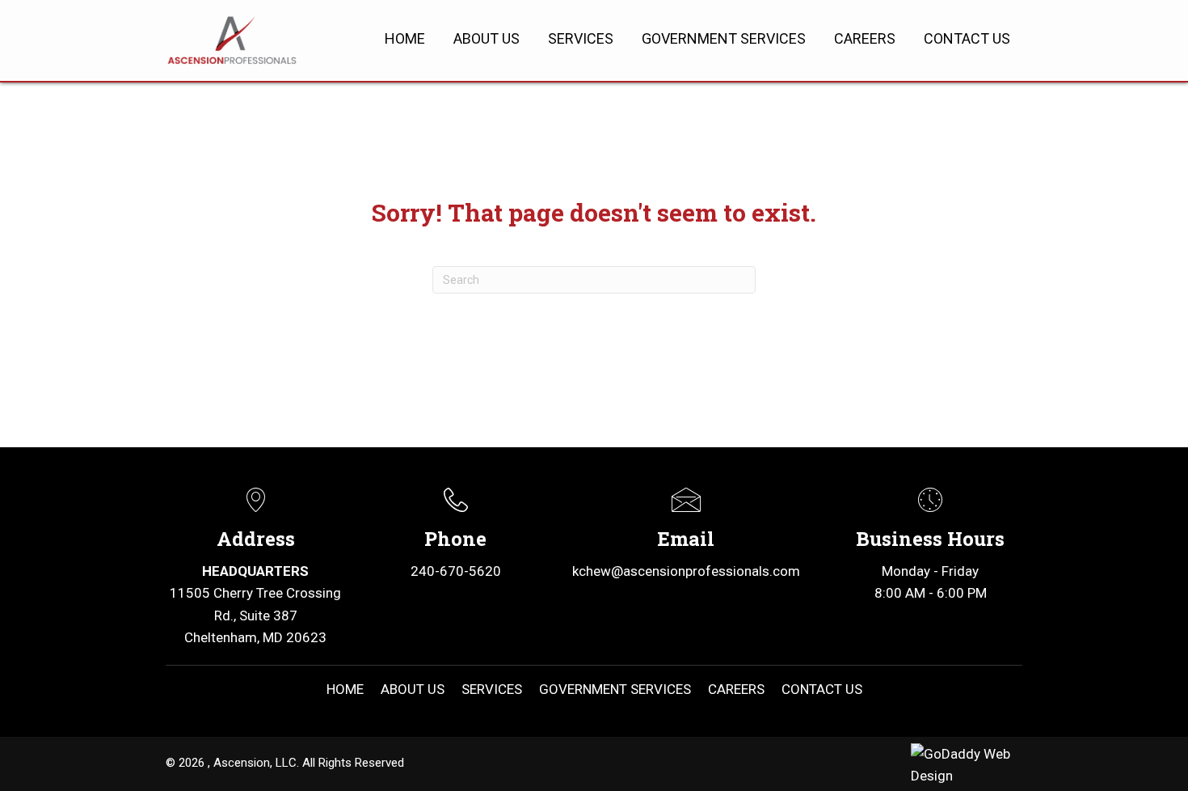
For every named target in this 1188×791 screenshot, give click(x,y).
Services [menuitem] (491, 689)
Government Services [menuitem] (615, 689)
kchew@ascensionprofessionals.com (686, 571)
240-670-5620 (456, 571)
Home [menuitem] (345, 689)
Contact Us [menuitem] (821, 689)
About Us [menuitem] (412, 689)
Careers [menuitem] (736, 689)
